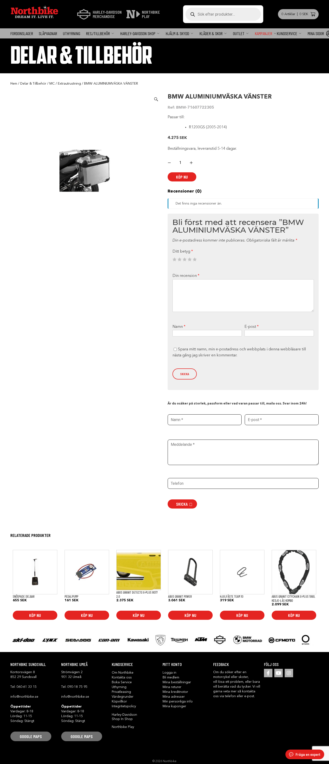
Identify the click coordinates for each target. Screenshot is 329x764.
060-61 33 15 (26, 687)
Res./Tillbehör (98, 33)
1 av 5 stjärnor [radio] (174, 259)
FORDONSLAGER (21, 33)
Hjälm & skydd (177, 33)
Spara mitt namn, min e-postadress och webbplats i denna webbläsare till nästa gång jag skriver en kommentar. (239, 353)
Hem (13, 83)
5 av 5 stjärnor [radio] (195, 259)
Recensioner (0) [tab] (184, 191)
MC (52, 83)
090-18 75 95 (77, 687)
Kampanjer (263, 33)
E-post (251, 327)
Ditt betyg (182, 252)
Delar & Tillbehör (33, 83)
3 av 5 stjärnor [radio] (184, 259)
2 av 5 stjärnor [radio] (179, 259)
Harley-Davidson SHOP (137, 33)
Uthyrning (71, 33)
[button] (156, 99)
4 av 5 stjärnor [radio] (189, 259)
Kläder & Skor (211, 33)
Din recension (185, 276)
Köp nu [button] (35, 615)
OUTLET (238, 33)
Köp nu (182, 177)
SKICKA (182, 504)
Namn (178, 327)
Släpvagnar (48, 33)
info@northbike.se (24, 696)
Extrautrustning (69, 83)
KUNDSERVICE (287, 33)
